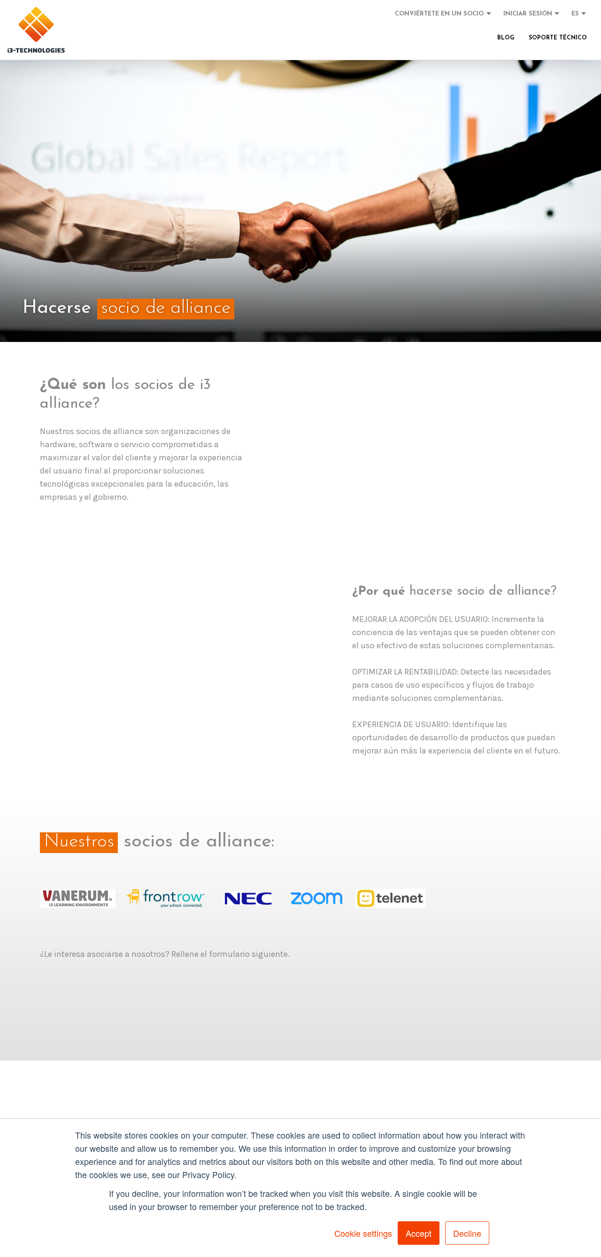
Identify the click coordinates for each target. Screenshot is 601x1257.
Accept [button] (418, 1233)
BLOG (506, 38)
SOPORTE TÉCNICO (558, 38)
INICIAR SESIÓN (527, 14)
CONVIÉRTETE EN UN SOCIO (439, 14)
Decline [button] (467, 1233)
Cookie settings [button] (363, 1233)
